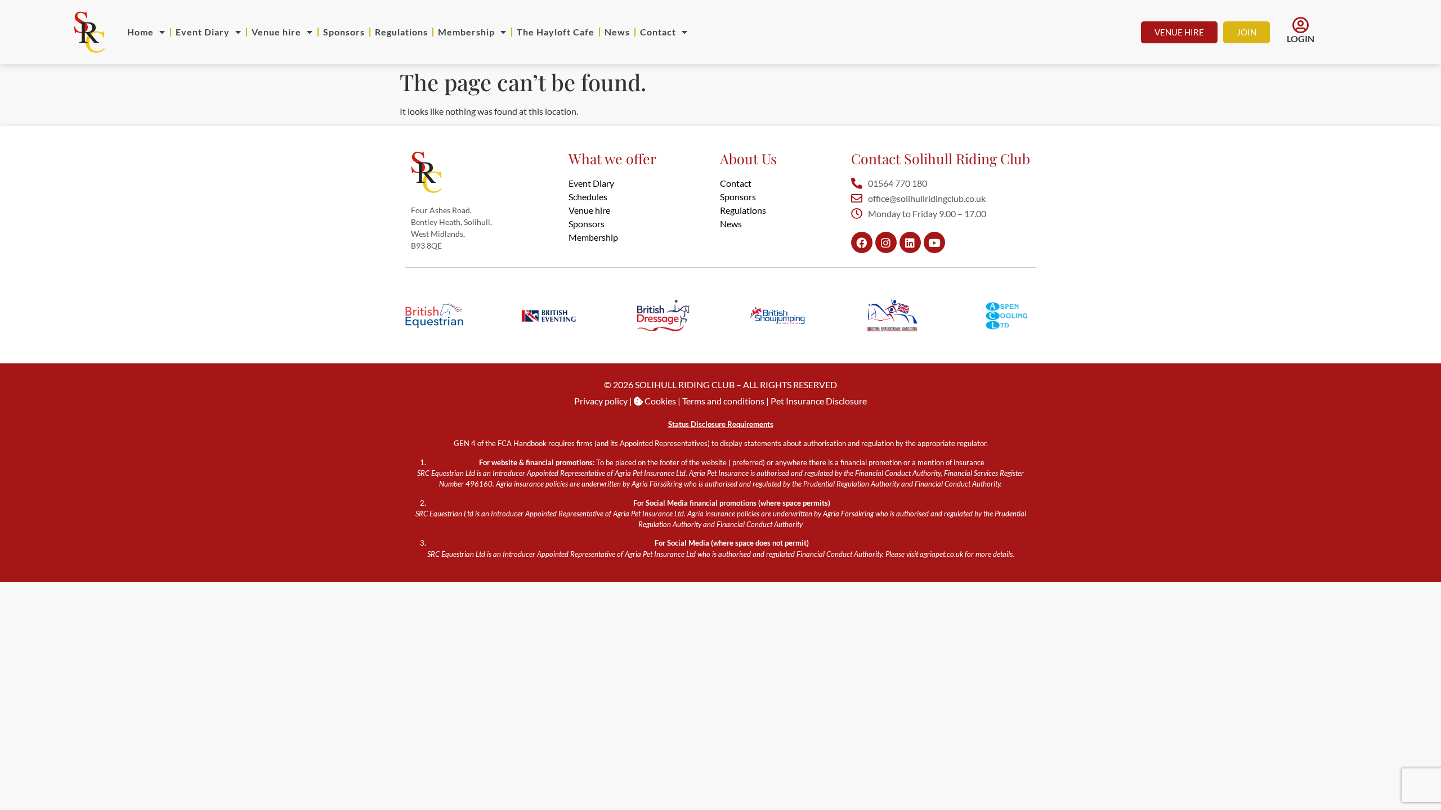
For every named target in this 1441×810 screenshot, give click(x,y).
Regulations (401, 31)
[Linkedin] (910, 242)
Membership (466, 31)
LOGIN (1300, 38)
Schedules (588, 196)
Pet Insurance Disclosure (819, 400)
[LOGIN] (1300, 25)
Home (140, 31)
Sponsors (344, 31)
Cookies (659, 400)
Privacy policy (601, 400)
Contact (658, 31)
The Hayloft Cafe (555, 31)
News (617, 31)
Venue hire (276, 31)
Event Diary (203, 31)
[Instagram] (886, 242)
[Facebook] (861, 242)
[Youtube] (934, 242)
